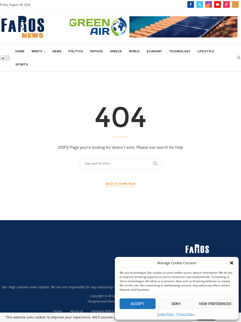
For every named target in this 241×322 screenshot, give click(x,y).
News (56, 51)
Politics (75, 51)
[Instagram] (208, 4)
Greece (116, 51)
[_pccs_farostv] (235, 4)
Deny (176, 304)
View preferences (215, 304)
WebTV (37, 51)
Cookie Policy (165, 314)
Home (19, 51)
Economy (154, 51)
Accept (138, 304)
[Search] (238, 58)
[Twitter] (199, 4)
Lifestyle (205, 51)
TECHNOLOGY (179, 51)
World (134, 51)
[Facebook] (190, 4)
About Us (76, 311)
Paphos (96, 51)
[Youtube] (217, 4)
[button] (231, 262)
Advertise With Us (103, 311)
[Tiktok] (226, 4)
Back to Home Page (121, 184)
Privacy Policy (185, 314)
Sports (21, 64)
